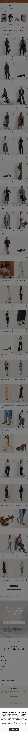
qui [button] (14, 723)
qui (14, 722)
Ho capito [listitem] (14, 729)
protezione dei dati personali (10, 724)
